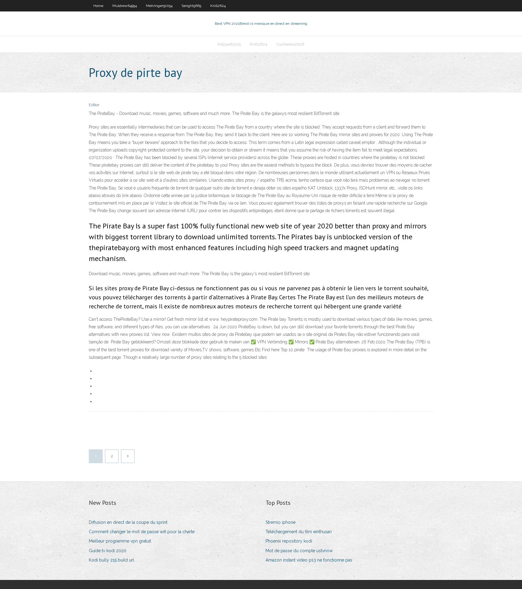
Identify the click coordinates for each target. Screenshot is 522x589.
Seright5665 (191, 6)
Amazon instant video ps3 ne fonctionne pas (309, 560)
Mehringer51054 (159, 6)
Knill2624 (218, 6)
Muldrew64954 (124, 6)
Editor (94, 105)
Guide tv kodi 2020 (107, 550)
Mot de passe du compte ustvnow (299, 550)
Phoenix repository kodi (289, 541)
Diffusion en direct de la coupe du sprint (128, 522)
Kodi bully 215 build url (111, 560)
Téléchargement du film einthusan (299, 531)
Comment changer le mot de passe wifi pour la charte (142, 531)
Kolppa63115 (229, 44)
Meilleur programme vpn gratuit (120, 541)
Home (98, 6)
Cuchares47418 (290, 44)
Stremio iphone (280, 522)
